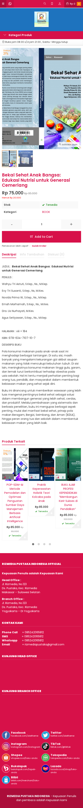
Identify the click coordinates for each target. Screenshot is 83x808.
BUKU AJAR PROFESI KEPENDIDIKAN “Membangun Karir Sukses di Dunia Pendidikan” (68, 497)
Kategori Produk (20, 35)
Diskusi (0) (56, 254)
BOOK (46, 212)
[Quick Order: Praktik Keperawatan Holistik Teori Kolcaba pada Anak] (32, 477)
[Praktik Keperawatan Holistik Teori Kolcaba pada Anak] (41, 464)
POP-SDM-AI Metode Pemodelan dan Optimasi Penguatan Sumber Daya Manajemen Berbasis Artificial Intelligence (15, 503)
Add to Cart (43, 237)
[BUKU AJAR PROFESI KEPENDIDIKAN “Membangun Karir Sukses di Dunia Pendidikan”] (68, 464)
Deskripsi (9, 254)
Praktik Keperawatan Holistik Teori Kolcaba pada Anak (41, 493)
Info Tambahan (32, 254)
